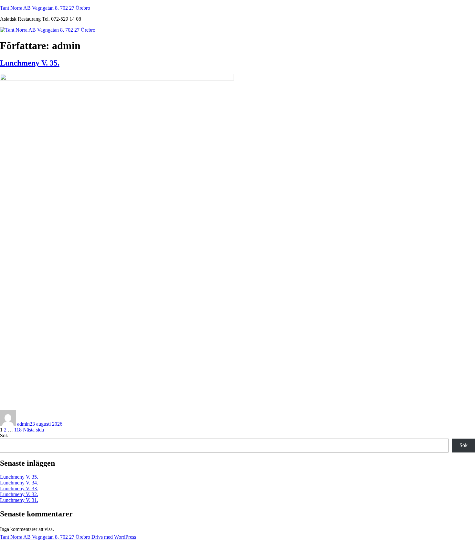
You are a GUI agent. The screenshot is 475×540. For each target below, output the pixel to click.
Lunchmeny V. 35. (29, 63)
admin (23, 424)
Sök (4, 435)
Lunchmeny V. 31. (19, 500)
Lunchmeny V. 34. (19, 482)
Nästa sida (33, 429)
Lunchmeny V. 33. (19, 488)
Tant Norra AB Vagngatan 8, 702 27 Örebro (45, 8)
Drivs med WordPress (113, 537)
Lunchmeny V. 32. (19, 494)
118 (18, 429)
